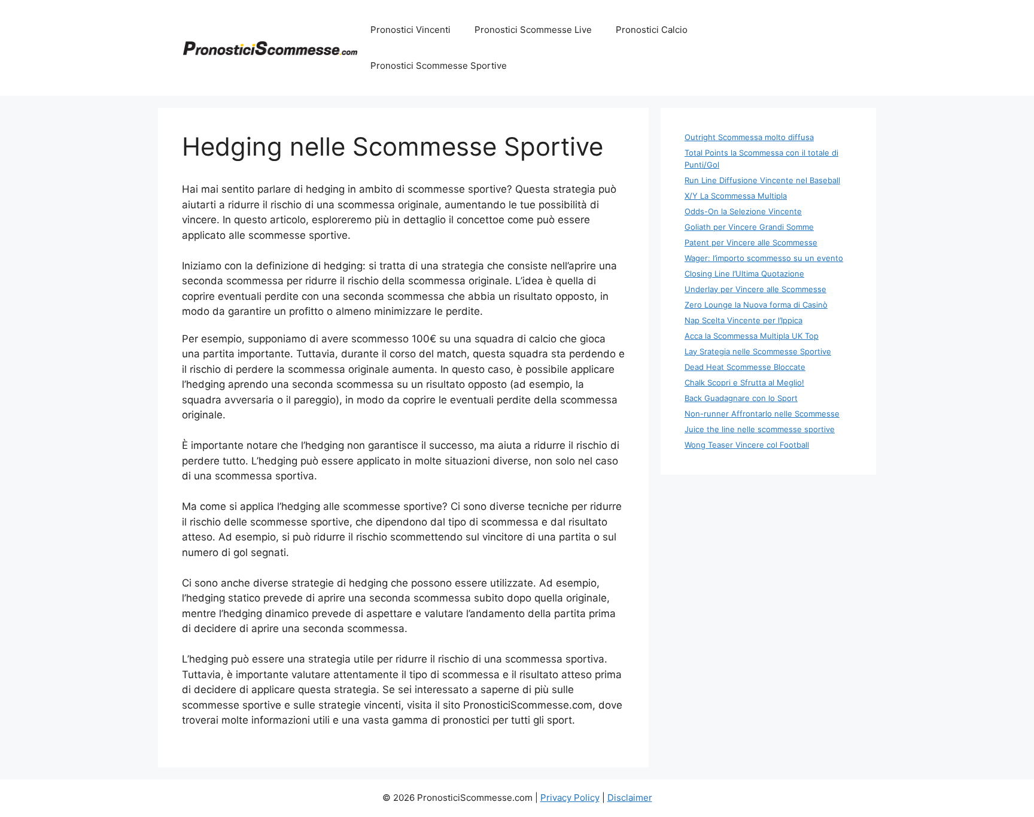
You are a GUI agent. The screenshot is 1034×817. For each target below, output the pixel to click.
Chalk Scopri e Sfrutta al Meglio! (744, 382)
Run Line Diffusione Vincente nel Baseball (762, 180)
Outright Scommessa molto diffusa (749, 137)
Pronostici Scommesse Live (533, 29)
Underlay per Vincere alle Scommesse (755, 289)
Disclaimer (629, 797)
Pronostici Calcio (652, 29)
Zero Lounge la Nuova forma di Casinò (756, 304)
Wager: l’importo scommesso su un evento (764, 258)
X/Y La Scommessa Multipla (736, 196)
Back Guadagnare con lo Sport (741, 398)
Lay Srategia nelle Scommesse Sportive (758, 351)
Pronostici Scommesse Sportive (438, 65)
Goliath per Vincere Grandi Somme (749, 227)
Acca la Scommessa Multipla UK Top (752, 336)
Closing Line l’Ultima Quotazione (744, 273)
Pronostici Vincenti (410, 29)
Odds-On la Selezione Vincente (743, 211)
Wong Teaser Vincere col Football (747, 444)
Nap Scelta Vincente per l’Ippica (743, 320)
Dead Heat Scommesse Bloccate (745, 367)
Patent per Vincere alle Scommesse (751, 242)
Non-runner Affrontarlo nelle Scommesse (762, 413)
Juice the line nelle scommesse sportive (760, 429)
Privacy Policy (570, 797)
